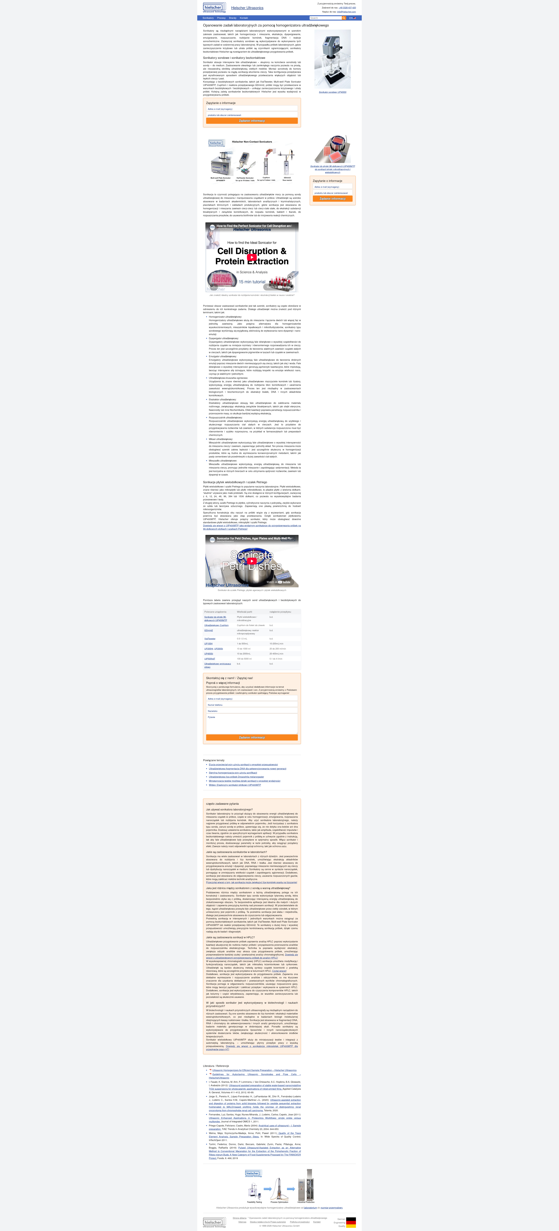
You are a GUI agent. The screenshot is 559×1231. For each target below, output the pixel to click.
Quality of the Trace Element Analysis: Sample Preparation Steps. (255, 1134)
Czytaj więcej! (279, 971)
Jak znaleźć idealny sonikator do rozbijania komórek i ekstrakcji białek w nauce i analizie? (251, 295)
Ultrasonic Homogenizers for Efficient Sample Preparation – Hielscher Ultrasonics (254, 1070)
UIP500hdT (209, 658)
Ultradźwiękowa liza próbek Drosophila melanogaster (236, 776)
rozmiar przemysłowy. (332, 1207)
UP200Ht (208, 648)
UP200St (218, 648)
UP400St (208, 653)
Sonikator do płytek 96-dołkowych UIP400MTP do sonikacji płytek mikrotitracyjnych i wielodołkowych (332, 169)
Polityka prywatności (300, 1221)
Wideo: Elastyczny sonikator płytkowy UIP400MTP (235, 785)
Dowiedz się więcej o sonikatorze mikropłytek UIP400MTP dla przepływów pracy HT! (252, 1047)
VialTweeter (209, 638)
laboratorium (310, 1207)
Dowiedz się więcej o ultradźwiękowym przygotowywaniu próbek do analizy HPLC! (252, 956)
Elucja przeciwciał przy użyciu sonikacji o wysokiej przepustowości (243, 764)
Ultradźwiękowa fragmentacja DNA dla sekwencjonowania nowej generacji (247, 768)
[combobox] (326, 18)
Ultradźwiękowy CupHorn (216, 625)
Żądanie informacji (252, 120)
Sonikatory (208, 18)
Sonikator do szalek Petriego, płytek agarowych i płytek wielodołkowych (252, 590)
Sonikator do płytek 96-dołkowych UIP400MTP (215, 618)
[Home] (214, 7)
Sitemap (242, 1221)
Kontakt (244, 18)
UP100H (208, 643)
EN (351, 18)
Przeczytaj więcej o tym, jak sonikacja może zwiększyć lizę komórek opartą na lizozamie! (251, 882)
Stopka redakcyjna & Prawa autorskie (268, 1221)
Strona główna (239, 1217)
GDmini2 (208, 630)
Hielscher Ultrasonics (247, 7)
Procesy (221, 18)
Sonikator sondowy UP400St (332, 91)
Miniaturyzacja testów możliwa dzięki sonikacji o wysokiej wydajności (244, 780)
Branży (232, 18)
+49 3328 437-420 (347, 7)
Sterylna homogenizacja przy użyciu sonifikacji (233, 772)
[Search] (344, 18)
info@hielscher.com (346, 11)
